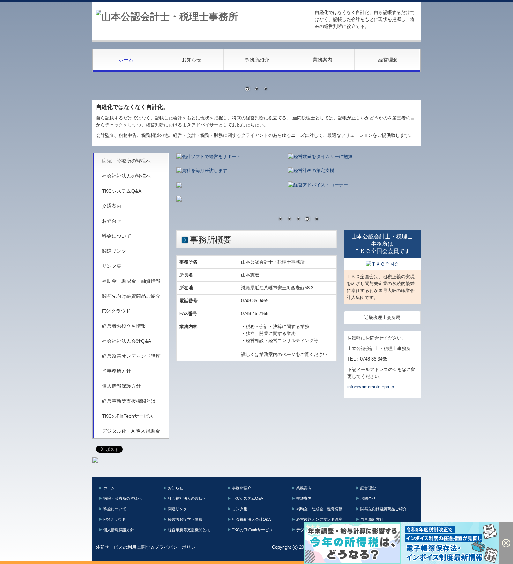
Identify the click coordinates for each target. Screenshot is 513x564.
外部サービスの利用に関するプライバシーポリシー (148, 547)
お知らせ (191, 59)
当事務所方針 (116, 371)
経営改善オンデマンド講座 (131, 356)
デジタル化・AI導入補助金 (131, 431)
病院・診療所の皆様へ (126, 161)
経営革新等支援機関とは (129, 401)
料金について (116, 236)
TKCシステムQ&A (121, 191)
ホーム (126, 59)
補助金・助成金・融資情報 (131, 281)
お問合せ (111, 221)
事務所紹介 (257, 59)
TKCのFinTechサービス (128, 416)
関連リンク (114, 251)
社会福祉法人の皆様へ (126, 176)
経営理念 (388, 59)
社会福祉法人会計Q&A (126, 341)
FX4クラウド (116, 311)
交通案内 (111, 206)
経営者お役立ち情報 (124, 326)
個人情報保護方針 (121, 386)
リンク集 (111, 266)
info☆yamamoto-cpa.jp (370, 386)
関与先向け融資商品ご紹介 (131, 296)
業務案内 (322, 59)
